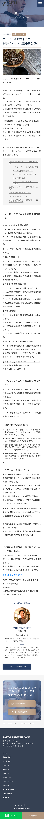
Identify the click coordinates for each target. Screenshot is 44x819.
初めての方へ (7, 757)
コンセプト (7, 761)
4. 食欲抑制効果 (19, 178)
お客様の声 (7, 777)
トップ (5, 753)
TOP (4, 723)
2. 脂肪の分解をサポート (23, 171)
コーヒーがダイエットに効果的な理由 (23, 162)
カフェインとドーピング (19, 196)
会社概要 (6, 798)
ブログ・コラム (13, 723)
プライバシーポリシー (22, 805)
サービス (6, 765)
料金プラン (7, 773)
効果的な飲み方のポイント (20, 193)
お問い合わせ (7, 794)
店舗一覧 (6, 769)
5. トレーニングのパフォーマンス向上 (25, 183)
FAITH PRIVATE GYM (16, 737)
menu (40, 3)
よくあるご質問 (8, 790)
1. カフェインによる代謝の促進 (25, 167)
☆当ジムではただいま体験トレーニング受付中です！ (23, 201)
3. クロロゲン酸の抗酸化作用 (24, 174)
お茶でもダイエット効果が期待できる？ (23, 188)
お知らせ (6, 786)
